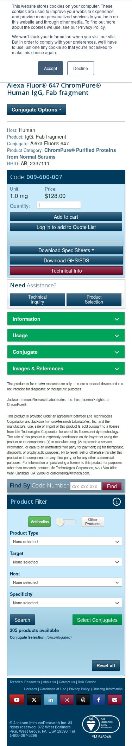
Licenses (30, 689)
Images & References (38, 368)
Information (26, 318)
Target (16, 553)
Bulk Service (87, 682)
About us (49, 682)
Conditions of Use (53, 689)
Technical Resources (25, 682)
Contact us (67, 682)
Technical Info (66, 270)
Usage (20, 335)
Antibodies (38, 521)
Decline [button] (80, 68)
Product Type (24, 533)
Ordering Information (107, 689)
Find (112, 486)
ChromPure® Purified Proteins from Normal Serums (61, 153)
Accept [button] (50, 68)
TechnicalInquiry (37, 299)
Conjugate (25, 351)
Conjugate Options (35, 109)
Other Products (94, 521)
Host (15, 573)
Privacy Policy (79, 689)
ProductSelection (94, 299)
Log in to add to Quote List (66, 226)
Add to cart (66, 216)
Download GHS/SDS (66, 260)
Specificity (21, 594)
